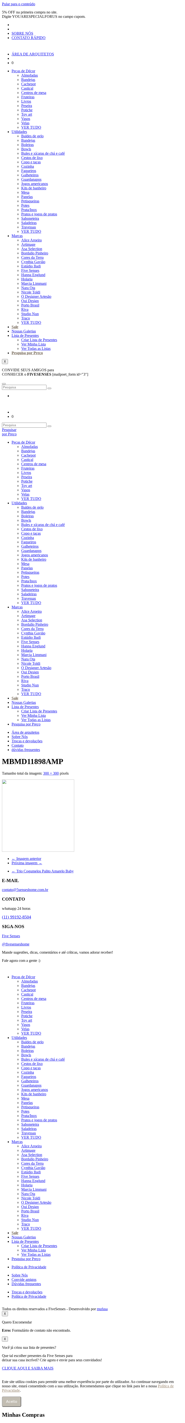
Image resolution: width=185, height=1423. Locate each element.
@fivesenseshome (15, 944)
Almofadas (29, 75)
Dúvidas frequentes (26, 1284)
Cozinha (27, 166)
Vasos (25, 119)
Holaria (27, 279)
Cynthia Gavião (33, 262)
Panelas (27, 197)
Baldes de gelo (32, 136)
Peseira (26, 106)
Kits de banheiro (33, 188)
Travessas (28, 227)
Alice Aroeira (31, 240)
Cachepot (28, 84)
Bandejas (28, 80)
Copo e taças (31, 162)
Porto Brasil (30, 305)
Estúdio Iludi (31, 266)
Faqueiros (28, 171)
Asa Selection (31, 249)
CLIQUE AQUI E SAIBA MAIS (27, 1368)
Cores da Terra (32, 257)
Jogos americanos (34, 184)
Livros (26, 101)
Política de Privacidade (29, 1267)
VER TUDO (31, 127)
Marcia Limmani (33, 283)
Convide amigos (24, 1279)
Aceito (11, 1401)
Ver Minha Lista (33, 344)
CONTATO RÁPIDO (29, 38)
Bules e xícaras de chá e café (43, 153)
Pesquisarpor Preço (9, 432)
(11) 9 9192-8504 (56, 960)
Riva (24, 309)
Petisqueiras (30, 201)
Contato (18, 745)
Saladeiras (29, 223)
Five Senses (30, 270)
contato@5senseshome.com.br (25, 890)
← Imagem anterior (26, 859)
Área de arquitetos (25, 732)
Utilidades (19, 132)
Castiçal (27, 88)
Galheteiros (30, 175)
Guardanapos (31, 179)
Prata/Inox (29, 210)
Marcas (17, 236)
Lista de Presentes (25, 335)
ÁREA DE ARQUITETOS (33, 54)
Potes (25, 205)
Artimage (28, 244)
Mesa (25, 192)
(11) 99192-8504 (16, 917)
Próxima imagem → (27, 863)
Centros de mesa (33, 93)
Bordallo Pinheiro (34, 253)
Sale (15, 327)
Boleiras (27, 145)
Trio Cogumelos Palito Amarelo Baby (43, 871)
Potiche (27, 110)
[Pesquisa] (49, 388)
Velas (25, 123)
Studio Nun (30, 314)
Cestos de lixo (32, 158)
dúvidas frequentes (26, 750)
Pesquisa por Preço (27, 353)
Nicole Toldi (30, 292)
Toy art (26, 114)
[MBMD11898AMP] (38, 850)
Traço (25, 318)
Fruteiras (27, 97)
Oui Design (30, 301)
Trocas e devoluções (27, 741)
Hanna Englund (33, 275)
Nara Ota (28, 288)
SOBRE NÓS (22, 33)
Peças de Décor (23, 71)
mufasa (102, 1309)
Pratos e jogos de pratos (39, 214)
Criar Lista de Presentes (39, 340)
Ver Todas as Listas (36, 348)
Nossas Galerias (24, 331)
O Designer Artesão (36, 296)
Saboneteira (30, 218)
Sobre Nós (20, 737)
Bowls (26, 149)
